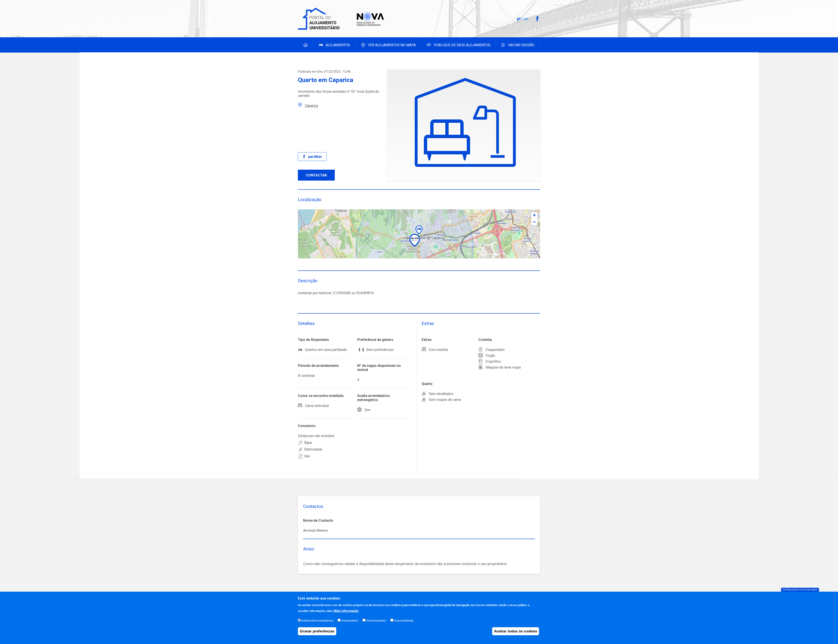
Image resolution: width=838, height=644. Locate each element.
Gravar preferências (317, 631)
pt (519, 18)
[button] (419, 229)
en (526, 18)
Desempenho (349, 620)
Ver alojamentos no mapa (392, 45)
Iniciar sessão (521, 45)
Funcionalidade (403, 620)
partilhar (315, 157)
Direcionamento (376, 620)
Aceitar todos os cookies (515, 631)
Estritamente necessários (317, 620)
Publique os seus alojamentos (462, 45)
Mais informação (346, 611)
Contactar (316, 175)
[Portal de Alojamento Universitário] (319, 19)
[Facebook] (537, 18)
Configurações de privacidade (800, 589)
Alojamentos (338, 45)
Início (305, 45)
